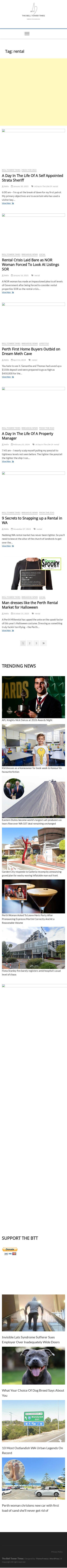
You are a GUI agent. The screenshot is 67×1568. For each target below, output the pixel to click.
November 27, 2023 (22, 529)
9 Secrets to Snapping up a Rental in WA (32, 520)
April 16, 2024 (19, 360)
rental (55, 186)
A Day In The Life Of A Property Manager (27, 435)
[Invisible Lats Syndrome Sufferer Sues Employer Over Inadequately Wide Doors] (33, 1312)
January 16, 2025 (20, 275)
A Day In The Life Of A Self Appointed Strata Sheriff (32, 177)
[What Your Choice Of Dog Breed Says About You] (33, 1366)
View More (10, 203)
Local (42, 254)
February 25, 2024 (21, 444)
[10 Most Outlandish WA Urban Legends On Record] (33, 1421)
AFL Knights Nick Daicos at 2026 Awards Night (27, 720)
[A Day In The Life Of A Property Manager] (33, 405)
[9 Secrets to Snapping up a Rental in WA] (33, 490)
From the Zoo (29, 170)
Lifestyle (44, 343)
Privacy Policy (57, 1552)
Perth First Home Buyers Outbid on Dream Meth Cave (31, 351)
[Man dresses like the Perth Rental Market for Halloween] (33, 574)
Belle (6, 186)
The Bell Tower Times (12, 1558)
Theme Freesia (42, 1558)
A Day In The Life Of (43, 186)
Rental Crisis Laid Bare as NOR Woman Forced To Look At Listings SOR (30, 264)
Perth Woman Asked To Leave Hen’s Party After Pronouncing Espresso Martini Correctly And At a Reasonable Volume (28, 919)
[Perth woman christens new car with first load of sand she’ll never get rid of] (33, 1479)
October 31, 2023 (21, 613)
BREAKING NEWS (30, 254)
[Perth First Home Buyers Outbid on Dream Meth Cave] (33, 321)
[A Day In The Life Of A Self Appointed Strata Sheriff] (33, 147)
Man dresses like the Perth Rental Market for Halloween (30, 605)
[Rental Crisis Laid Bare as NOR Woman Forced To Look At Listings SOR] (33, 232)
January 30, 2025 (20, 186)
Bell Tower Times (11, 170)
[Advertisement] (33, 92)
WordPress (54, 1558)
